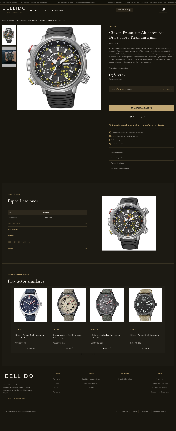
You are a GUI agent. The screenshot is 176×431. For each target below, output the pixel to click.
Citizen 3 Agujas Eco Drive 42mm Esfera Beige (67, 336)
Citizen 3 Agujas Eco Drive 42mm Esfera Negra (144, 336)
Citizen (112, 26)
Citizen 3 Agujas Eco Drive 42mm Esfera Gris (105, 336)
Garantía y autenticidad (120, 158)
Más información (117, 153)
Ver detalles (165, 89)
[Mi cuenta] (154, 10)
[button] (148, 10)
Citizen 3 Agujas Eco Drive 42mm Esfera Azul (29, 336)
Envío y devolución (118, 163)
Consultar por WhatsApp (143, 117)
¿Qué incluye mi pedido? (120, 168)
